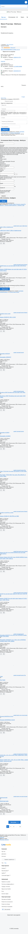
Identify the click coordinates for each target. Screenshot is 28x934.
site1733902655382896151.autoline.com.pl (10, 49)
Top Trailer (2, 680)
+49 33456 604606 (18, 66)
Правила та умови (6, 881)
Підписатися (5, 288)
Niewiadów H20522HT (5, 357)
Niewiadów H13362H (5, 436)
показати (3, 195)
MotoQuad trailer (4, 801)
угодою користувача (15, 132)
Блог (3, 891)
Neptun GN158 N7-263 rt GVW (8, 317)
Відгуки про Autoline (6, 888)
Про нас (3, 851)
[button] (26, 2)
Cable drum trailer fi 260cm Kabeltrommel (10, 230)
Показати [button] (11, 57)
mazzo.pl (3, 61)
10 (20, 826)
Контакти (4, 856)
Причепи (2, 837)
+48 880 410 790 (17, 57)
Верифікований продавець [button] (7, 33)
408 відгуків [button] (12, 47)
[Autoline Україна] (9, 2)
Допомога (4, 853)
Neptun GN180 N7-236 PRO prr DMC (9, 516)
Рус (5, 862)
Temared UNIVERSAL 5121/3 (7, 720)
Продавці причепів (4, 839)
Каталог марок (5, 893)
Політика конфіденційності (8, 884)
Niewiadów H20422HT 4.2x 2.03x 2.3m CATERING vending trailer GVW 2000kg (13, 640)
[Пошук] (26, 6)
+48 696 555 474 (17, 70)
